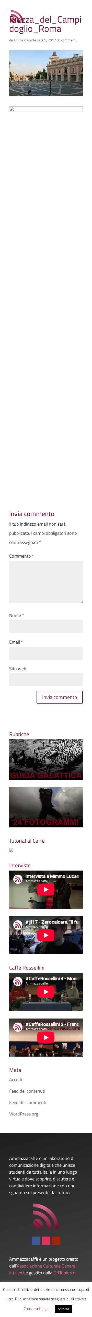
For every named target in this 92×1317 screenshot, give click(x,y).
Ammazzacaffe (25, 40)
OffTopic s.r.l (64, 1272)
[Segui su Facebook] (36, 1241)
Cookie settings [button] (36, 1308)
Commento (21, 556)
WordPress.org (23, 1113)
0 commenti (67, 40)
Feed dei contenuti (27, 1091)
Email (16, 642)
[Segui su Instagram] (46, 1241)
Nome (16, 615)
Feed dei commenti (27, 1102)
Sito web (17, 668)
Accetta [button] (63, 1308)
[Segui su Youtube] (56, 1241)
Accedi (15, 1079)
